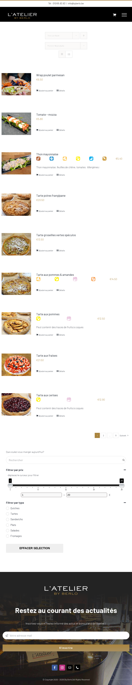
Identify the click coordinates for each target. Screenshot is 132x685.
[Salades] (7, 530)
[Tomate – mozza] (16, 124)
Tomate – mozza (46, 114)
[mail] (70, 668)
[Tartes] (7, 513)
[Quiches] (7, 508)
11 (116, 435)
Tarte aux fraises (46, 355)
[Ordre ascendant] (83, 35)
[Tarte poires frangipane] (16, 205)
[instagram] (62, 668)
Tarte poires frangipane (50, 195)
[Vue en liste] (68, 54)
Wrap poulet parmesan (50, 75)
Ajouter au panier (46, 90)
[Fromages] (7, 536)
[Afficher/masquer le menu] (124, 14)
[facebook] (55, 668)
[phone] (77, 668)
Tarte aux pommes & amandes (55, 274)
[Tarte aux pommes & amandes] (16, 284)
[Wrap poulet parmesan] (16, 84)
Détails (62, 90)
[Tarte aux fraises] (16, 365)
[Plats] (7, 524)
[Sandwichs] (7, 519)
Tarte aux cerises (47, 395)
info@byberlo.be (76, 3)
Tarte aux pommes (47, 314)
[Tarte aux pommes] (16, 323)
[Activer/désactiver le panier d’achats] (114, 15)
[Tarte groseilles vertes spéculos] (16, 244)
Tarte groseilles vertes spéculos (56, 235)
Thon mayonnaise (47, 154)
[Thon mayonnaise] (16, 163)
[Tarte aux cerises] (16, 404)
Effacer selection (34, 548)
